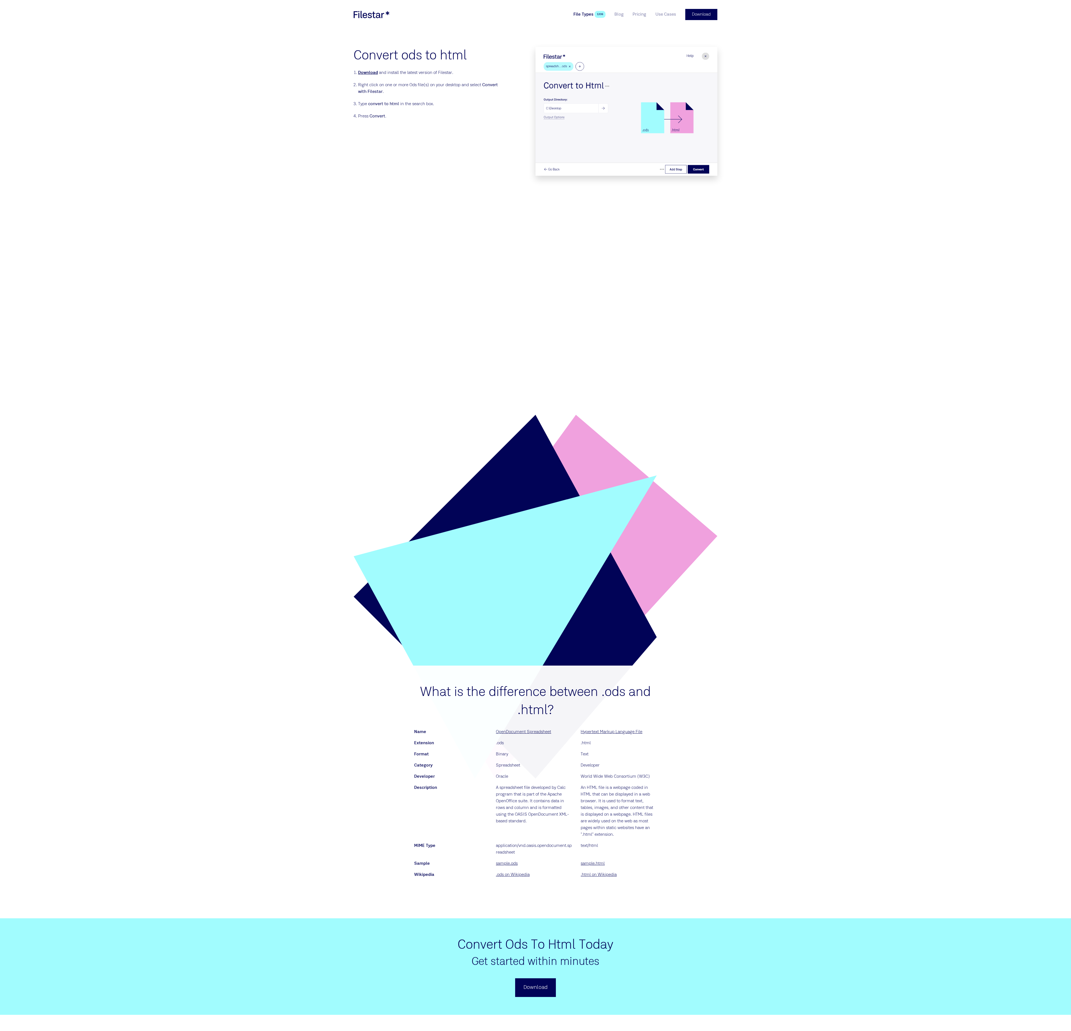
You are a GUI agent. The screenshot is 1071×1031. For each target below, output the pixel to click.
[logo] (371, 14)
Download (368, 73)
